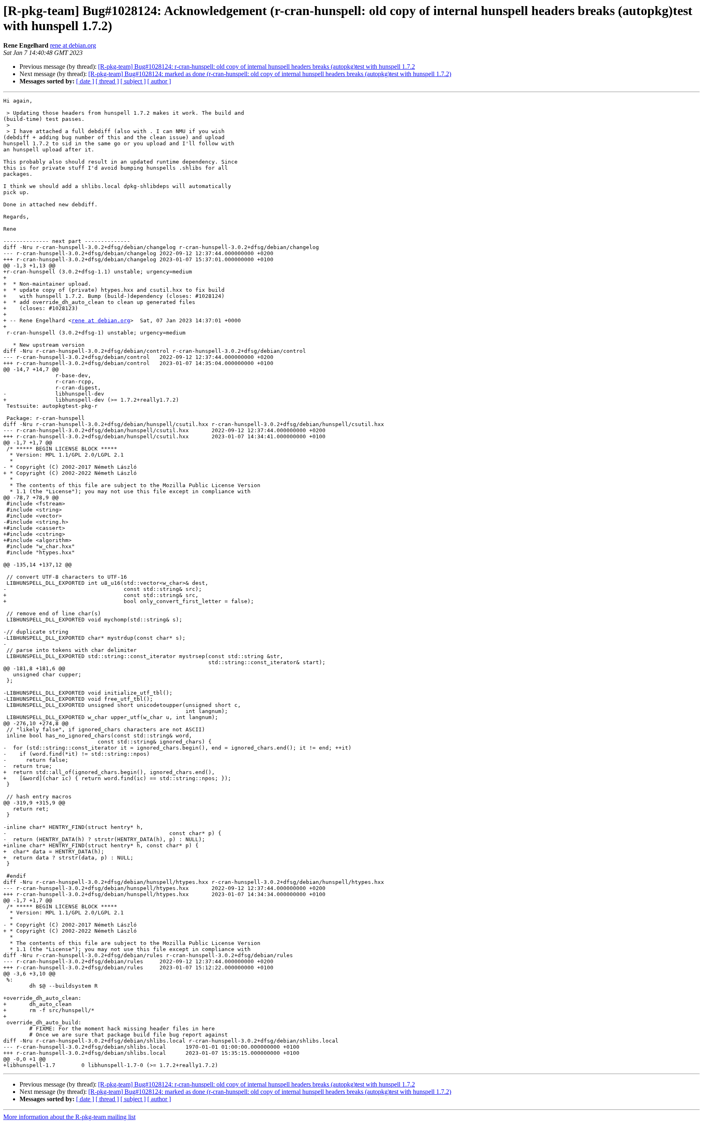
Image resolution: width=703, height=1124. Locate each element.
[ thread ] (107, 81)
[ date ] (85, 81)
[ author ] (159, 81)
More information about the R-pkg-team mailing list (69, 1116)
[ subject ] (133, 81)
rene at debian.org (73, 45)
